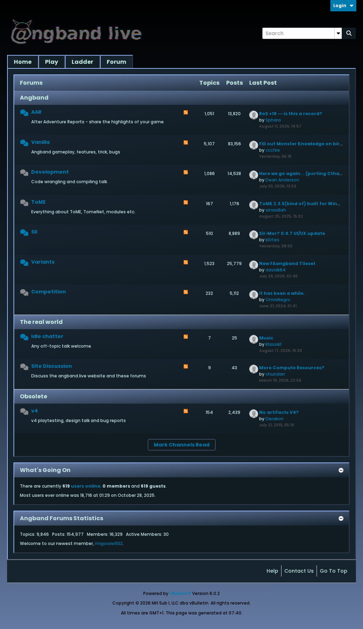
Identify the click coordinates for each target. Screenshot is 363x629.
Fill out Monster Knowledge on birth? (303, 144)
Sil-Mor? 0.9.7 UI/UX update (292, 233)
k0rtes (272, 240)
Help (272, 570)
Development (50, 171)
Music (266, 338)
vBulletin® (180, 593)
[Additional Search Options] (338, 33)
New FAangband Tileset (287, 263)
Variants (43, 261)
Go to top (333, 570)
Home (23, 62)
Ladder (82, 62)
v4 (34, 410)
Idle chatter (47, 336)
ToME (38, 202)
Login (339, 5)
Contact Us (299, 570)
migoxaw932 (109, 543)
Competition (48, 291)
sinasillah (276, 210)
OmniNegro (278, 300)
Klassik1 (273, 344)
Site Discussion (51, 366)
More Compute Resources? (291, 368)
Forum (116, 62)
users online (85, 486)
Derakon (275, 419)
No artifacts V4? (279, 412)
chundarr (275, 374)
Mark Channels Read (182, 444)
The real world (41, 322)
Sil (34, 231)
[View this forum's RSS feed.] (186, 113)
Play (51, 62)
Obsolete (33, 396)
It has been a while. (282, 293)
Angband (34, 98)
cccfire (273, 150)
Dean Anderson (282, 180)
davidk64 (276, 270)
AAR (36, 112)
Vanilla (40, 142)
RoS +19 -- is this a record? (290, 114)
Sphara (273, 120)
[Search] (349, 33)
